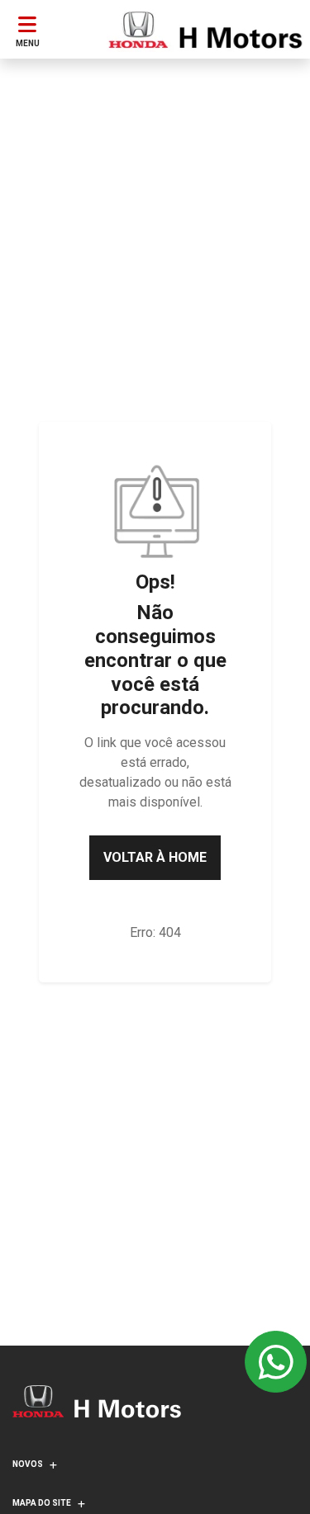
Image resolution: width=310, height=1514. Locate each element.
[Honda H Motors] (205, 29)
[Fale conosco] (276, 1362)
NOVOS (27, 1464)
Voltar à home (155, 857)
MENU (28, 43)
